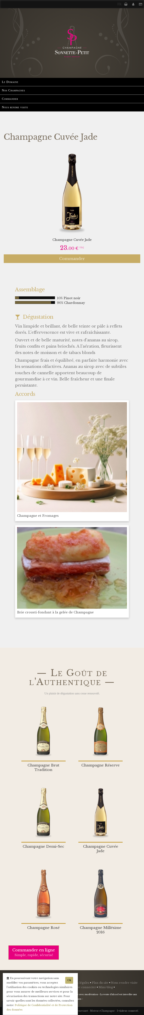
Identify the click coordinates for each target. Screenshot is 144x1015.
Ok (69, 980)
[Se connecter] (133, 4)
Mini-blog (106, 987)
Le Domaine (10, 81)
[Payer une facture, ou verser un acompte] (140, 4)
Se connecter (87, 987)
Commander (10, 98)
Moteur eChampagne (102, 1010)
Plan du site (100, 982)
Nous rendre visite (15, 107)
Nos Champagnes (13, 90)
